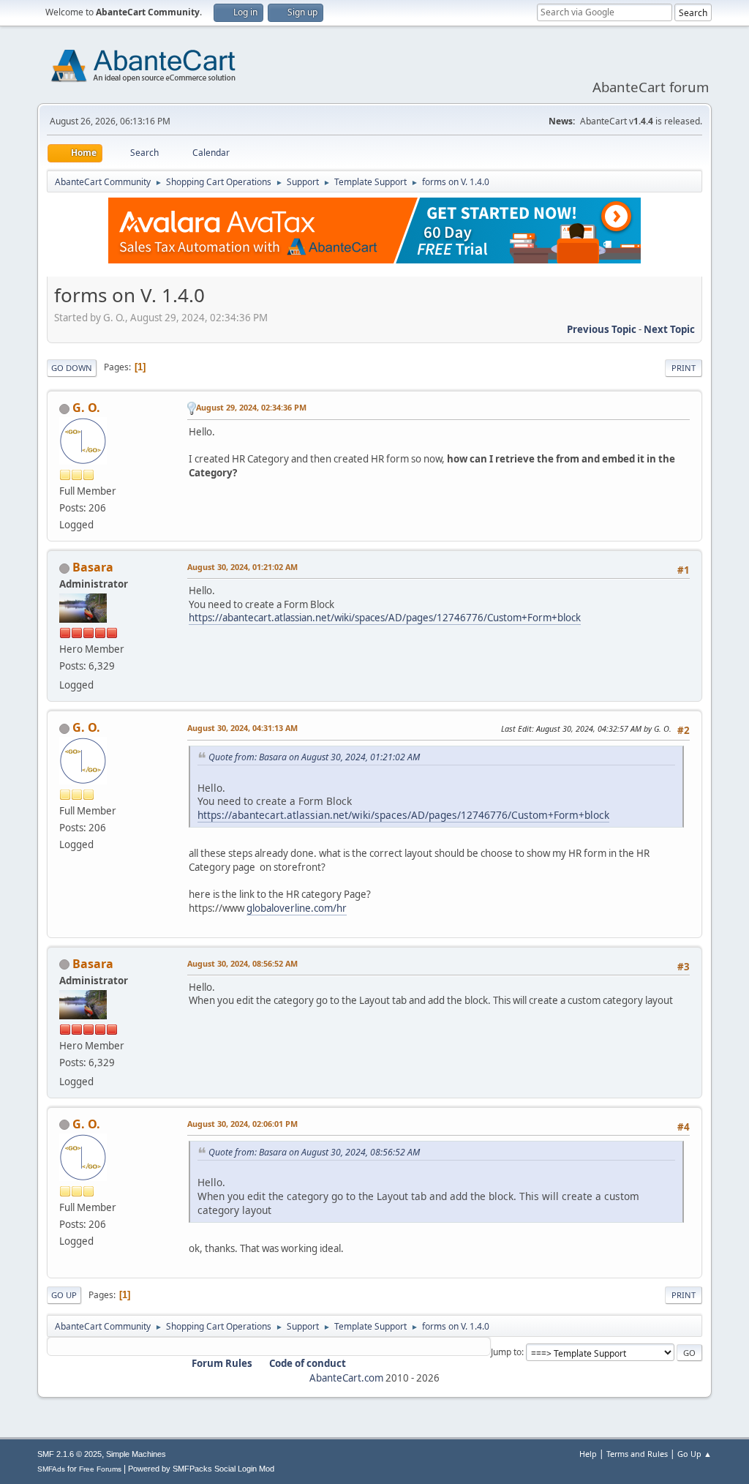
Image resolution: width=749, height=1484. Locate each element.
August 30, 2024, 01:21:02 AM (242, 566)
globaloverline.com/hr (296, 908)
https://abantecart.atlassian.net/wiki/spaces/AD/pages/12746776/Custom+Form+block (385, 617)
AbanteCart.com (346, 1377)
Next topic (669, 329)
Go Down (71, 367)
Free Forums (100, 1469)
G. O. (86, 408)
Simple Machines (136, 1454)
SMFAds (51, 1469)
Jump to (506, 1352)
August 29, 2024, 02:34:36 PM (251, 407)
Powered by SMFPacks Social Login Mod (201, 1468)
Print (683, 367)
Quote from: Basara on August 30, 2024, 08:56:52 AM (314, 1152)
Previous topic (601, 329)
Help (588, 1453)
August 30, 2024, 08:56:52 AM (242, 963)
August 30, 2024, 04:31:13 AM (242, 727)
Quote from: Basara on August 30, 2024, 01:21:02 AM (314, 757)
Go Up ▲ (694, 1453)
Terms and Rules (637, 1453)
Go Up (64, 1294)
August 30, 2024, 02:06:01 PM (242, 1123)
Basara (92, 567)
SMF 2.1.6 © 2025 (69, 1454)
